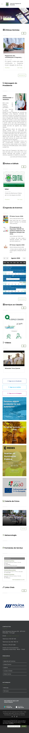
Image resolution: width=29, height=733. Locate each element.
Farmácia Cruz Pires (9, 560)
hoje (24, 258)
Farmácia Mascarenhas (10, 570)
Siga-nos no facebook (14, 381)
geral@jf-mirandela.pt (13, 636)
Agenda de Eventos (9, 661)
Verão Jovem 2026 (17, 216)
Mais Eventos (22, 299)
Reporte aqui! (14, 413)
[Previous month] (4, 258)
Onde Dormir (7, 664)
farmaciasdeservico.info (18, 579)
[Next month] (7, 258)
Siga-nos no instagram (15, 393)
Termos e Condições (19, 713)
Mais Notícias (22, 75)
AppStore (20, 416)
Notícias (5, 687)
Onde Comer (7, 674)
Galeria (5, 667)
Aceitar (24, 726)
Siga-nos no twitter (15, 387)
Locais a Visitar (7, 670)
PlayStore (8, 416)
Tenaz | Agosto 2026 (17, 245)
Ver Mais (23, 528)
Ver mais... (20, 67)
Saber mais (14, 471)
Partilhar (7, 67)
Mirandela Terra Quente (12, 368)
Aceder (14, 440)
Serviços (6, 691)
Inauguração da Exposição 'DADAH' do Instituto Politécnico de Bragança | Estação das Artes (17, 231)
